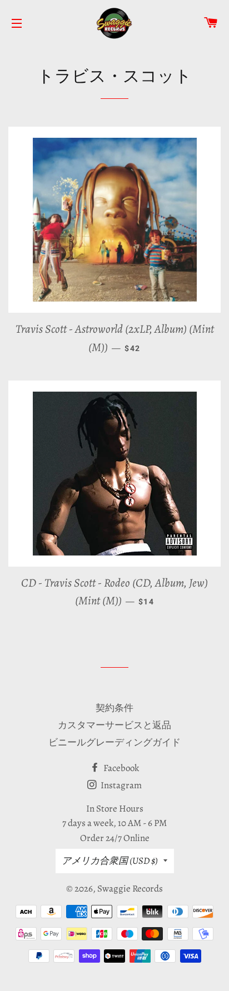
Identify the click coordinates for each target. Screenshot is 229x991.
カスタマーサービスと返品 (114, 725)
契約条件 (114, 708)
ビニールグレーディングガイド (114, 742)
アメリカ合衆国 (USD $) (110, 860)
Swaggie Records (130, 888)
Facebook (120, 768)
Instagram (120, 785)
